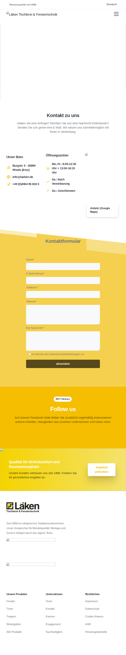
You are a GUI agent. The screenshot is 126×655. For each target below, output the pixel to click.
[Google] (68, 5)
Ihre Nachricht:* (34, 328)
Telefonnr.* (32, 287)
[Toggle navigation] (116, 14)
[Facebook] (63, 5)
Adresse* (31, 301)
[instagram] (73, 5)
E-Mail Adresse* (35, 273)
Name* (30, 259)
